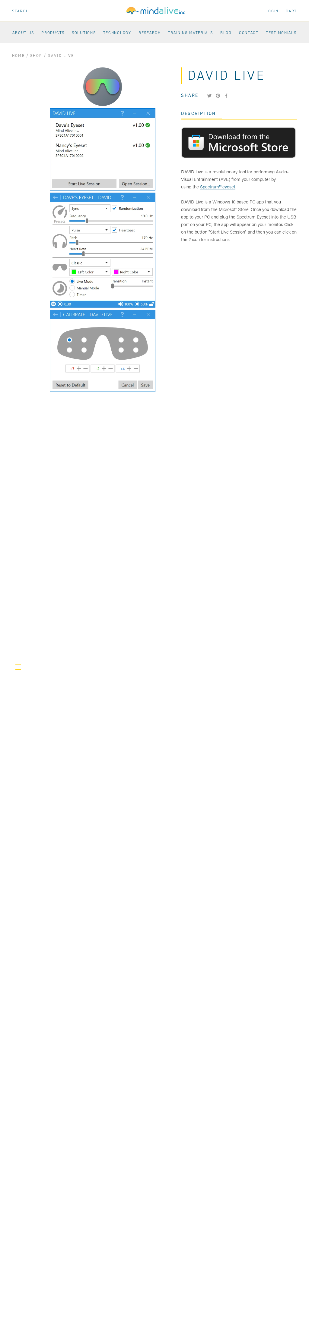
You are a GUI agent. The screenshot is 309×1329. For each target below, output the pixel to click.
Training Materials (189, 32)
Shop (36, 55)
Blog (224, 32)
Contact (247, 32)
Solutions (82, 32)
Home (18, 55)
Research (148, 32)
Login (272, 11)
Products (51, 32)
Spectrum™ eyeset (217, 186)
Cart (291, 11)
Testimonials (280, 32)
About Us (21, 32)
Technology (115, 32)
